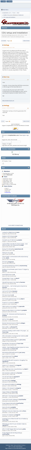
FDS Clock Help (6, 380)
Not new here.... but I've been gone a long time (14, 286)
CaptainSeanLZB (18, 249)
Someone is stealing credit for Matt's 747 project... (14, 330)
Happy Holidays (6, 392)
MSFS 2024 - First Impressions (9, 396)
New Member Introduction (8, 343)
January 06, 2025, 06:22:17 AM (8, 47)
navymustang (23, 265)
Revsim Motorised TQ (7, 356)
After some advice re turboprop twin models (13, 336)
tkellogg (13, 380)
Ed (14, 274)
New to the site (6, 407)
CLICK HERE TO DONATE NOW (15, 225)
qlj (12, 253)
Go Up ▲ (23, 445)
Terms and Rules (17, 445)
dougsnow (11, 262)
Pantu (24, 411)
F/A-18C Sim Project (7, 376)
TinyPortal (8, 445)
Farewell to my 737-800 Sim (9, 240)
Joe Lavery (23, 339)
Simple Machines (19, 446)
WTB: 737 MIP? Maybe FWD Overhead (11, 429)
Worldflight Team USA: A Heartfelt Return (12, 369)
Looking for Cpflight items (8, 232)
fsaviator (4, 271)
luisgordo (18, 365)
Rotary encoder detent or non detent (11, 310)
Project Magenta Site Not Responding (11, 433)
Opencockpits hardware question (10, 339)
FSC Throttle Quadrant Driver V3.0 (10, 299)
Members (7, 171)
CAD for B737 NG (6, 291)
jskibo (24, 429)
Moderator (20, 15)
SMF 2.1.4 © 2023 (12, 446)
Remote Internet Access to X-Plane (10, 323)
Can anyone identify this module (10, 265)
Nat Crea (6, 77)
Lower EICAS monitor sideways (9, 399)
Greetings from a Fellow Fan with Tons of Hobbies (14, 418)
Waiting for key (6, 253)
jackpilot (19, 240)
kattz (18, 232)
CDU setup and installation (8, 384)
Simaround (7, 192)
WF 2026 (4, 262)
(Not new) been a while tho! (9, 373)
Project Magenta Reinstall (8, 403)
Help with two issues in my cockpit (10, 282)
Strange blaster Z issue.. (8, 278)
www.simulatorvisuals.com (8, 100)
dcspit (22, 245)
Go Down (3, 40)
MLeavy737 (14, 327)
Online (4, 158)
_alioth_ (7, 258)
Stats (3, 167)
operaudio (21, 306)
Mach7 (17, 278)
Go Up (2, 121)
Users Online (8, 186)
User (3, 132)
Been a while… (5, 327)
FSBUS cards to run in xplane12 (9, 306)
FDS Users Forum (6, 295)
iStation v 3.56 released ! (8, 388)
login (24, 135)
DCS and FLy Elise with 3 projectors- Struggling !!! (14, 360)
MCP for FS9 (5, 319)
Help (12, 445)
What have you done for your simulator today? (13, 424)
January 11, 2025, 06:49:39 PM (8, 108)
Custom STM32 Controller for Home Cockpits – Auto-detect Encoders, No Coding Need (15, 244)
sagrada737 (5, 361)
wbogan (23, 323)
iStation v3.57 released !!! (8, 365)
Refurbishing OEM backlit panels (10, 352)
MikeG (16, 356)
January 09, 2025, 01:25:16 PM (8, 79)
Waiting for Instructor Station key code (11, 411)
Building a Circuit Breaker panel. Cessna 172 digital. (14, 269)
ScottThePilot (22, 399)
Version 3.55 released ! (8, 415)
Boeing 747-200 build (7, 249)
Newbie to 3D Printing (7, 236)
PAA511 (23, 299)
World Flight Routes (7, 274)
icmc (16, 236)
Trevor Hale (5, 332)
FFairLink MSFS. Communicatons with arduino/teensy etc (15, 257)
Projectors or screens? (7, 302)
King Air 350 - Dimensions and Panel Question (13, 314)
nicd (27, 336)
